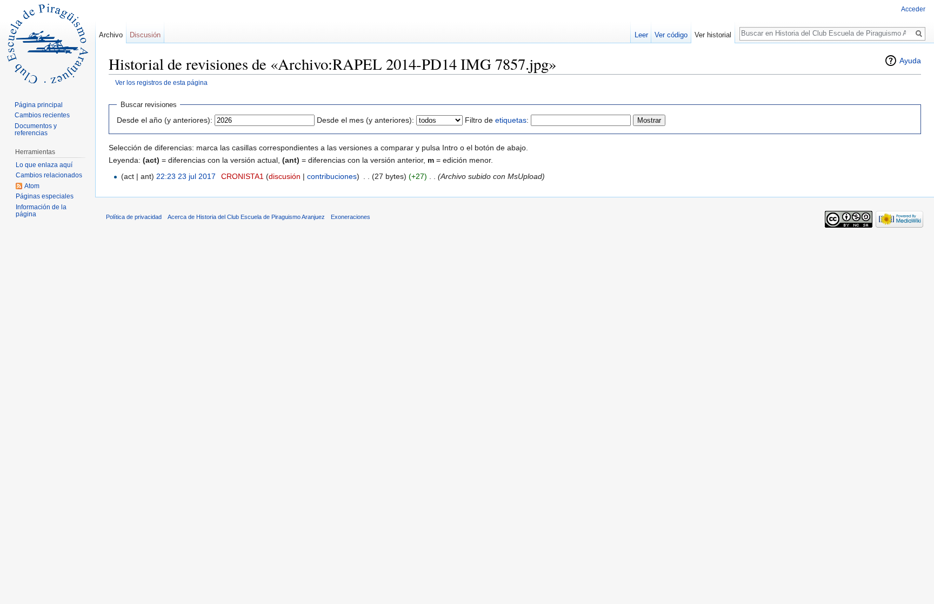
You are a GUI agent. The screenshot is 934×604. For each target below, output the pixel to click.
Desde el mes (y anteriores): (365, 120)
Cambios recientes (42, 115)
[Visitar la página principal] (47, 43)
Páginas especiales (45, 196)
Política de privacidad (134, 217)
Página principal (39, 105)
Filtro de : (497, 120)
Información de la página (41, 210)
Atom (31, 186)
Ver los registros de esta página (161, 82)
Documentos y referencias (36, 129)
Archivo (111, 35)
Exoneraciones (350, 217)
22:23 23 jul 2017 (186, 176)
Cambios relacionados (49, 175)
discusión (285, 176)
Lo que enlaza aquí (44, 165)
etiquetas (510, 120)
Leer (641, 35)
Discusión (145, 35)
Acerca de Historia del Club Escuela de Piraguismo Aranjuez (246, 217)
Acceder (913, 9)
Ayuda (910, 60)
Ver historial (713, 35)
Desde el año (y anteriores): (164, 120)
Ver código (671, 35)
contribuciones (332, 176)
